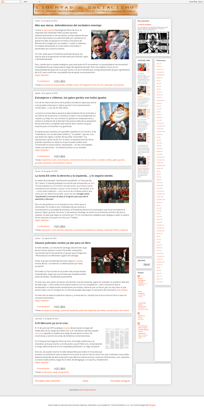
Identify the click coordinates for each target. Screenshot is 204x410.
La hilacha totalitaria (144, 24)
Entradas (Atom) (88, 390)
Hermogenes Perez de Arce (91, 85)
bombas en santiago (51, 310)
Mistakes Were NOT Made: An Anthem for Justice (143, 308)
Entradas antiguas (120, 380)
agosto (158, 77)
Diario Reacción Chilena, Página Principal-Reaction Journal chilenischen (143, 329)
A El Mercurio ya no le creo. (51, 323)
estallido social (72, 85)
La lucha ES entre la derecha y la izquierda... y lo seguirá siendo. (74, 175)
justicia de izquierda (87, 310)
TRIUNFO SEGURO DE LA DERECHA (142, 284)
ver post (76, 261)
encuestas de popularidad (53, 85)
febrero (158, 66)
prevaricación (113, 310)
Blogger (152, 405)
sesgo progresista (61, 372)
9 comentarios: (43, 306)
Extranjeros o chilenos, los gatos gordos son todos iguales (70, 97)
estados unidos (105, 160)
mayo (158, 63)
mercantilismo (58, 163)
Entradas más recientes (47, 380)
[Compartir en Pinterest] (64, 81)
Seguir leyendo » (42, 75)
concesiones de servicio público (83, 160)
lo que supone (48, 30)
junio (158, 83)
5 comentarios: (43, 156)
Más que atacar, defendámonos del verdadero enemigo (68, 25)
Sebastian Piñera (111, 230)
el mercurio (47, 372)
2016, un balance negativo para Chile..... (143, 336)
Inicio (85, 380)
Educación (46, 230)
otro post (39, 333)
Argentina (46, 160)
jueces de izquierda (69, 310)
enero (158, 97)
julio (158, 80)
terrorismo (124, 310)
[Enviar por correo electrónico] (55, 81)
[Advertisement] (145, 218)
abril (158, 89)
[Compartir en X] (59, 81)
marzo (158, 92)
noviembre (159, 72)
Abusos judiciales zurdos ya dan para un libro (63, 242)
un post (66, 328)
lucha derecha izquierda (62, 230)
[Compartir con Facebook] (62, 81)
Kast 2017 (141, 319)
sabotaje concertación (114, 85)
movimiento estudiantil (83, 230)
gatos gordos (119, 160)
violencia (124, 230)
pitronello (101, 310)
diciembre (159, 69)
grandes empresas (43, 163)
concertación (63, 160)
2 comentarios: (43, 81)
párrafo (90, 183)
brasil (54, 160)
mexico (69, 163)
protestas (99, 230)
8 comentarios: (43, 368)
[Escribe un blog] (57, 81)
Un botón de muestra (141, 295)
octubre (159, 128)
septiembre (160, 75)
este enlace (122, 290)
